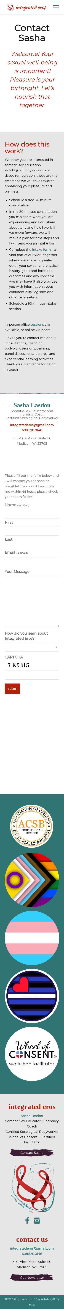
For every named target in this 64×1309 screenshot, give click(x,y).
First (9, 522)
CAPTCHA (14, 657)
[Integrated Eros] (26, 7)
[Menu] (54, 7)
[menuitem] (45, 7)
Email (16, 552)
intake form (41, 250)
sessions (37, 325)
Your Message (17, 571)
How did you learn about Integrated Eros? (26, 636)
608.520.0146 (32, 430)
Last (9, 539)
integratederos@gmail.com (32, 425)
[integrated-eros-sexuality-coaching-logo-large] (32, 1188)
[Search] (45, 7)
